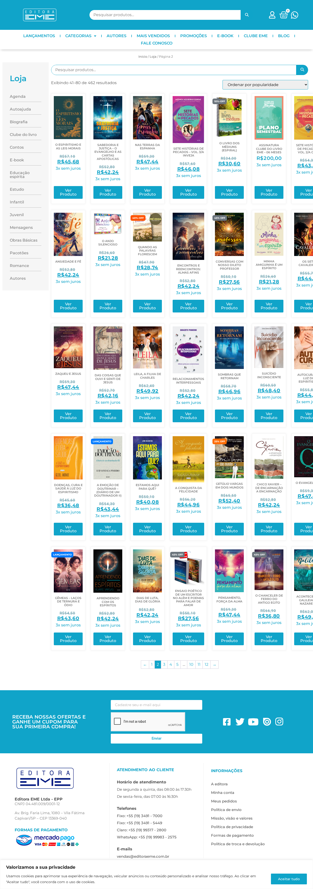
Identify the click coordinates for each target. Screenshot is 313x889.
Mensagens (21, 227)
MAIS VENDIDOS (153, 35)
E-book (17, 160)
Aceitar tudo (289, 879)
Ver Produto (68, 192)
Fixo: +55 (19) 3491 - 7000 (139, 815)
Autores (18, 278)
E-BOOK (225, 35)
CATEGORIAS (78, 35)
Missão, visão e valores (232, 818)
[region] (156, 874)
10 (191, 664)
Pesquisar (247, 15)
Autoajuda (20, 109)
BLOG (284, 35)
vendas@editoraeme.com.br (143, 856)
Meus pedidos (224, 801)
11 (199, 664)
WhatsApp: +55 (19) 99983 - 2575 (147, 837)
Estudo (17, 189)
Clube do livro (23, 134)
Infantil (17, 202)
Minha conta (222, 792)
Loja (153, 56)
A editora (219, 784)
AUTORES (116, 35)
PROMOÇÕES (193, 35)
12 (206, 664)
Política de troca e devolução (238, 844)
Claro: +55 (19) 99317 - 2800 (141, 830)
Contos (17, 147)
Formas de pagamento (232, 835)
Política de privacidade (232, 826)
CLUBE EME (256, 35)
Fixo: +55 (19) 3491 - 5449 (139, 823)
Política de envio (226, 809)
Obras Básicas (23, 240)
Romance (19, 265)
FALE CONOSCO (156, 43)
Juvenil (17, 214)
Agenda (18, 96)
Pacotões (19, 253)
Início (142, 56)
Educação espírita (20, 174)
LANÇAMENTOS (39, 35)
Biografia (19, 122)
